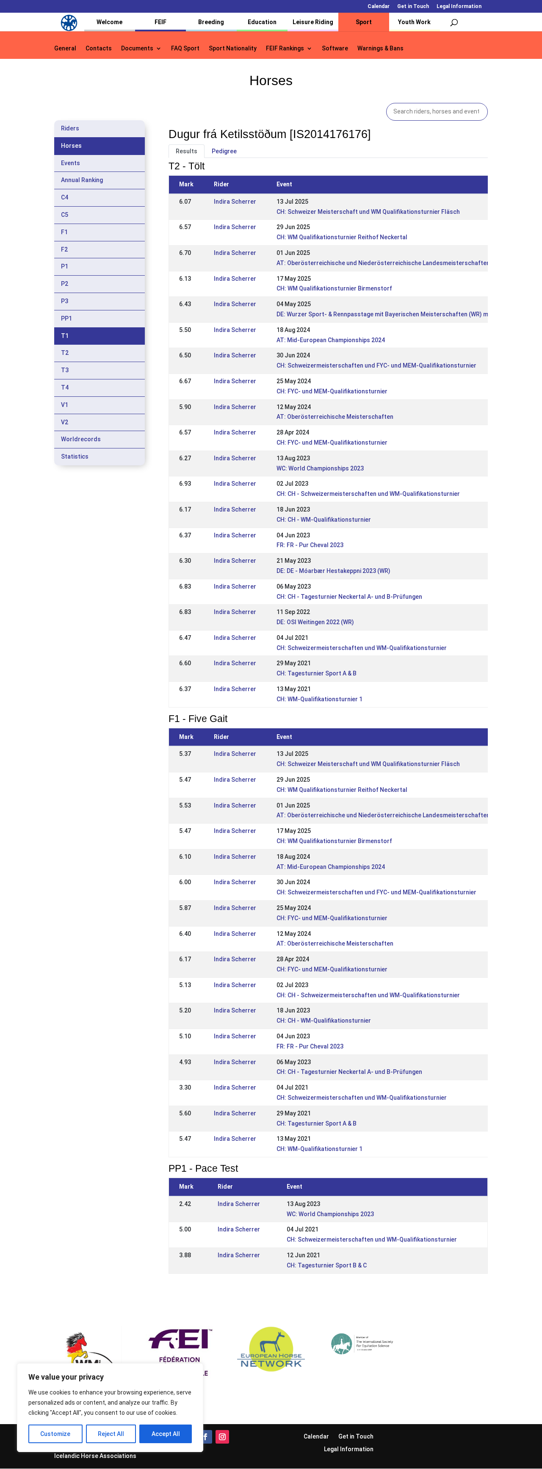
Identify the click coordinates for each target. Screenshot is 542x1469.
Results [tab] (186, 151)
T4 (65, 387)
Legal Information (459, 6)
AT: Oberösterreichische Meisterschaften (335, 416)
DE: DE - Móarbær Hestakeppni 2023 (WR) (333, 570)
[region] (110, 1407)
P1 (64, 266)
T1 (65, 335)
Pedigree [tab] (224, 151)
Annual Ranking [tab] (82, 180)
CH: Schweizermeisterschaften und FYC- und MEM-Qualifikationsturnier (376, 365)
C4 (64, 197)
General (65, 48)
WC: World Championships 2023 (320, 468)
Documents (137, 48)
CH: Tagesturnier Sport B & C (327, 1265)
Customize (55, 1433)
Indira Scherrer (235, 201)
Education (262, 22)
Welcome (109, 22)
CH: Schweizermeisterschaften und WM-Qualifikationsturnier (362, 648)
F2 (64, 249)
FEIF (160, 22)
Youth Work (414, 22)
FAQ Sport (185, 48)
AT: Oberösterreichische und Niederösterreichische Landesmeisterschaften (383, 263)
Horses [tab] (71, 145)
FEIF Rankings (285, 48)
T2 (65, 352)
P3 (64, 301)
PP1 (66, 318)
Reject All (111, 1433)
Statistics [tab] (74, 456)
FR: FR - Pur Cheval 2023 (310, 545)
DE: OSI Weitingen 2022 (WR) (315, 622)
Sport (364, 22)
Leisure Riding (313, 22)
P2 (64, 283)
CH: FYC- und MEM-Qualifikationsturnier (332, 391)
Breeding (211, 22)
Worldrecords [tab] (81, 439)
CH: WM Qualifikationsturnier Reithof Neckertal (342, 237)
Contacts (99, 48)
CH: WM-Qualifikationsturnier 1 (319, 699)
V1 (64, 404)
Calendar (379, 6)
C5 (64, 214)
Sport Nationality (233, 48)
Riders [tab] (70, 128)
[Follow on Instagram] (222, 1437)
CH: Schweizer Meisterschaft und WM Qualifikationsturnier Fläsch (368, 211)
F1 (64, 232)
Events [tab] (70, 163)
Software (335, 48)
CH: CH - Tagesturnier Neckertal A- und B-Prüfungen (349, 596)
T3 (65, 370)
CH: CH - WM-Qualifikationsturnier (324, 519)
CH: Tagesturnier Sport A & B (317, 673)
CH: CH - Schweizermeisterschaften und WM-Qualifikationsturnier (368, 493)
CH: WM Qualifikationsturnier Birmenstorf (334, 288)
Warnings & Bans (380, 48)
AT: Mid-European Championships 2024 (331, 340)
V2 (64, 422)
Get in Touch (413, 6)
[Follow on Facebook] (205, 1437)
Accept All (166, 1433)
